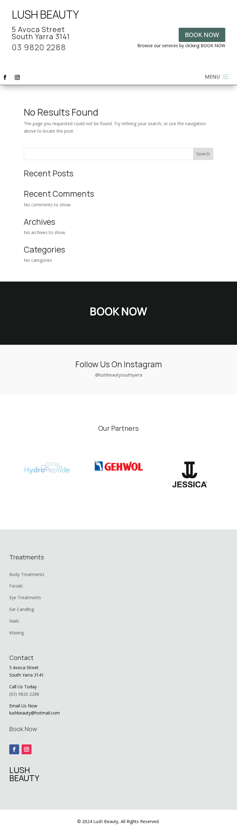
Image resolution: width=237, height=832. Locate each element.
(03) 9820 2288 (24, 694)
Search (203, 154)
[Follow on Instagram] (17, 77)
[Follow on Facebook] (5, 77)
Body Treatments (26, 574)
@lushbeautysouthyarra (118, 375)
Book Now (23, 729)
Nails (14, 621)
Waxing (16, 633)
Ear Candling (21, 609)
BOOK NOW (202, 35)
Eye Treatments (25, 597)
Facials (16, 586)
